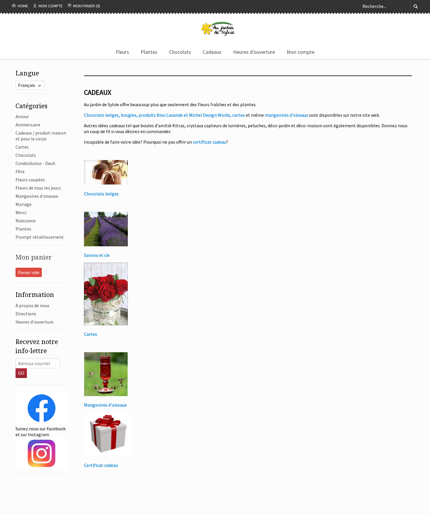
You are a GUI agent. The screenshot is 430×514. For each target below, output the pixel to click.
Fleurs (122, 52)
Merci (21, 212)
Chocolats (180, 52)
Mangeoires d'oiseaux (37, 196)
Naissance (26, 221)
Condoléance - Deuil (35, 163)
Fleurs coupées (30, 180)
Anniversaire (28, 125)
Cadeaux (212, 52)
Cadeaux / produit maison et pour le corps (41, 136)
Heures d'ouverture (254, 52)
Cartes (22, 147)
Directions (26, 314)
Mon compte (50, 5)
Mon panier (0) (86, 5)
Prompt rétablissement (40, 237)
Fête (20, 171)
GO (21, 373)
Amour (22, 116)
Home (22, 5)
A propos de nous (32, 305)
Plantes (149, 52)
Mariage (24, 204)
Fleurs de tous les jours (38, 188)
